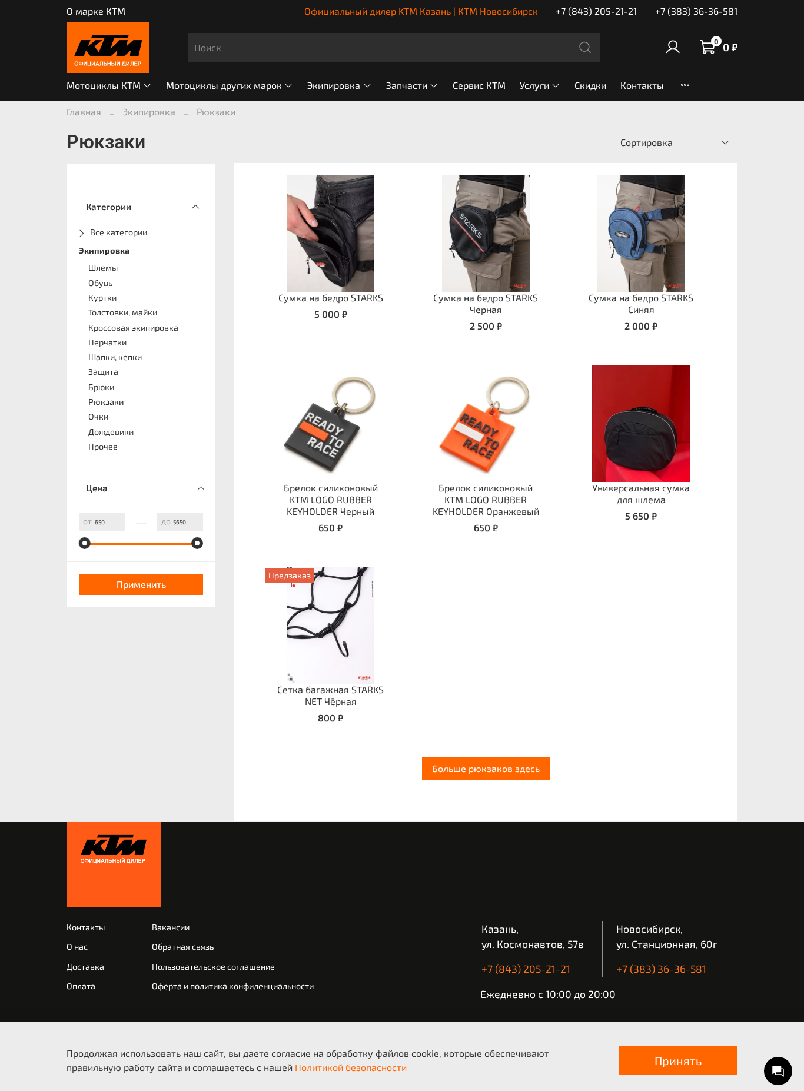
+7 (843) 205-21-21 (596, 10)
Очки (98, 416)
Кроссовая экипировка (133, 327)
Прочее (103, 446)
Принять (678, 1060)
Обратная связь (183, 947)
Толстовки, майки (122, 312)
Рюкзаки (106, 402)
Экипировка (333, 85)
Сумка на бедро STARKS (330, 297)
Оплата (81, 986)
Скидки (590, 85)
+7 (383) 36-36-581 (696, 10)
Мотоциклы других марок (224, 85)
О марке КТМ (96, 10)
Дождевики (111, 432)
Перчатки (107, 342)
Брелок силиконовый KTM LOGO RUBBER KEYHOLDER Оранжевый (486, 499)
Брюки (101, 387)
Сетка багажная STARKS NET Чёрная (330, 695)
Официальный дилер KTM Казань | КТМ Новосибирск (421, 10)
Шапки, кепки (115, 357)
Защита (103, 372)
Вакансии (171, 927)
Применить (141, 584)
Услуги (534, 85)
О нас (77, 947)
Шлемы (103, 267)
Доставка (85, 967)
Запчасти (406, 85)
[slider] (85, 543)
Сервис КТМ (479, 85)
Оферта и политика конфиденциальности (233, 986)
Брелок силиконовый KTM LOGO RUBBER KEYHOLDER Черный (331, 499)
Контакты (642, 85)
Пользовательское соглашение (213, 967)
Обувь (100, 283)
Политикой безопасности (351, 1067)
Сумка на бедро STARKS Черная (485, 303)
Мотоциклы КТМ (104, 85)
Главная (84, 111)
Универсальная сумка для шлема (641, 493)
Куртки (102, 297)
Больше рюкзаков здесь (486, 768)
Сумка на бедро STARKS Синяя (641, 303)
